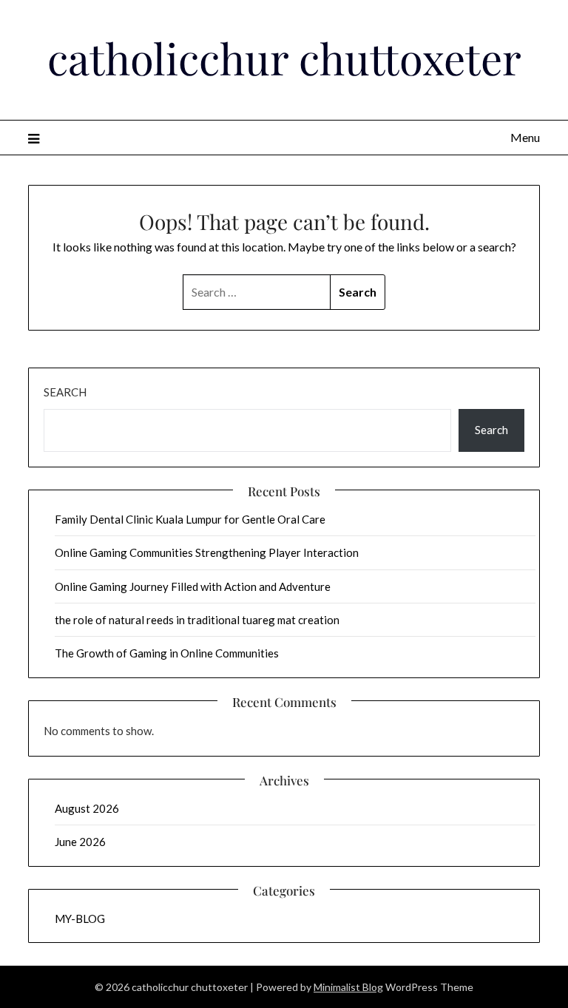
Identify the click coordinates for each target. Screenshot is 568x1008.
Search (65, 392)
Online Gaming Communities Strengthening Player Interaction (207, 552)
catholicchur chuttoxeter (284, 58)
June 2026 (80, 841)
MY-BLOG (80, 918)
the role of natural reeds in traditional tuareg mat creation (197, 619)
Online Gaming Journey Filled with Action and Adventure (193, 586)
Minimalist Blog (348, 987)
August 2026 (87, 808)
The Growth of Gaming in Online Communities (167, 653)
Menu (524, 137)
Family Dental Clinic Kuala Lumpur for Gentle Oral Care (190, 519)
